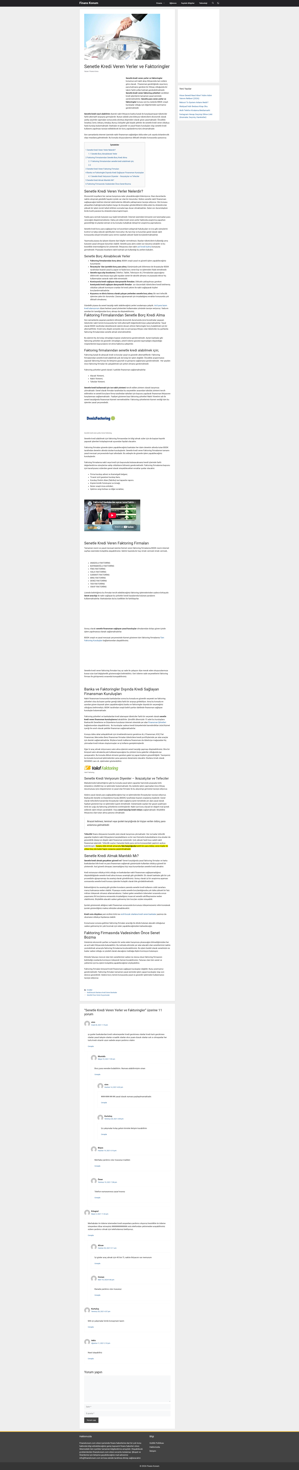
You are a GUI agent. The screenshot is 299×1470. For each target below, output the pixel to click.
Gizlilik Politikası (157, 1443)
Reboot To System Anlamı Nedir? (193, 102)
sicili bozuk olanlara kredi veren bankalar (138, 914)
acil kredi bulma (144, 247)
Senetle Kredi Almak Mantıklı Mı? (99, 180)
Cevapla (91, 1046)
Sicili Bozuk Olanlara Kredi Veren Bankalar (102, 993)
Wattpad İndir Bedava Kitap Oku (193, 106)
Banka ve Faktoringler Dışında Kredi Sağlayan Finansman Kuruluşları (114, 173)
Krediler (89, 990)
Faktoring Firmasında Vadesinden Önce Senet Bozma (108, 184)
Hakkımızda (155, 1447)
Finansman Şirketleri (157, 722)
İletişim (153, 1451)
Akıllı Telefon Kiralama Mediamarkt (194, 110)
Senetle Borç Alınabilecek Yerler (102, 154)
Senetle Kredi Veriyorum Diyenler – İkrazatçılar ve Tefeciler (113, 176)
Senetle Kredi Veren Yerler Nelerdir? (100, 150)
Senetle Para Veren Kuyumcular (98, 995)
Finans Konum (88, 3)
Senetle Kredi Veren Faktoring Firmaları (102, 169)
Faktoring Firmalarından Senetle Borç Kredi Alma (106, 157)
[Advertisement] (103, 93)
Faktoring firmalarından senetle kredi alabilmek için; (111, 161)
